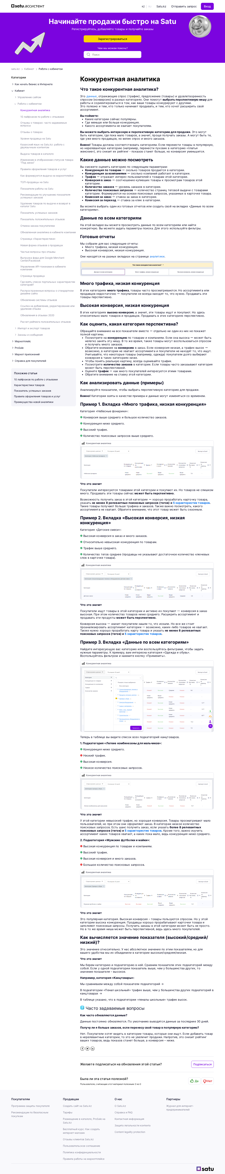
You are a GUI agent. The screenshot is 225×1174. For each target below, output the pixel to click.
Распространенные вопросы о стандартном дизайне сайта (47, 292)
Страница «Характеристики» (38, 238)
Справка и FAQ (124, 1112)
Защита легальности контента (132, 1125)
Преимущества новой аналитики (33, 401)
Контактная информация (129, 1118)
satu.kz (15, 68)
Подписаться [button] (202, 1064)
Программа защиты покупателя (30, 1105)
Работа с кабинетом (51, 68)
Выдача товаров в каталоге (37, 153)
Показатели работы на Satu (36, 188)
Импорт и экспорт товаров (34, 328)
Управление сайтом (29, 97)
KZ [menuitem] (143, 6)
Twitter (87, 1049)
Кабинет (29, 68)
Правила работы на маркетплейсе (83, 1158)
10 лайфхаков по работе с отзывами (42, 116)
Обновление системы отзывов (38, 300)
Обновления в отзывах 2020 (37, 315)
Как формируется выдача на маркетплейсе (46, 175)
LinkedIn (92, 1049)
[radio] (194, 1080)
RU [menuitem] (150, 6)
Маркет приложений (27, 354)
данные (91, 96)
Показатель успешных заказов (38, 212)
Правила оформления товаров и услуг (43, 169)
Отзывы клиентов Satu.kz (78, 1139)
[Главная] (28, 6)
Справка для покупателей (30, 360)
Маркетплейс (23, 341)
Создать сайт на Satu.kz (77, 1105)
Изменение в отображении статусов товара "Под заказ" (46, 161)
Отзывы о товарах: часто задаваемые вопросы (43, 124)
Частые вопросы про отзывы (38, 251)
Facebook (82, 1049)
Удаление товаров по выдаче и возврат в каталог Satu (45, 205)
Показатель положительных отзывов (42, 219)
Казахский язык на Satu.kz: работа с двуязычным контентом (42, 146)
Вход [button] (207, 6)
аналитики (157, 256)
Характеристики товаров (29, 385)
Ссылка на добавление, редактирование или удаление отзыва (47, 307)
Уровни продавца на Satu (35, 138)
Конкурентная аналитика (35, 110)
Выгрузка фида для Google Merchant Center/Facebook (42, 259)
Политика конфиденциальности (82, 1152)
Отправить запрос (184, 6)
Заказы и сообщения (30, 334)
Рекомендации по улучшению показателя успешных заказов (45, 196)
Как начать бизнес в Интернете (34, 84)
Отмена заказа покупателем (37, 225)
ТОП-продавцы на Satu (34, 182)
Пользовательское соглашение (81, 1145)
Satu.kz (161, 6)
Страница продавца (32, 276)
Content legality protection (130, 1131)
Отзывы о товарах (31, 132)
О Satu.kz (120, 1105)
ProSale (19, 347)
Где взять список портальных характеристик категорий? (47, 283)
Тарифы (67, 1112)
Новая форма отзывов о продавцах (41, 245)
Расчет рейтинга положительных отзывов (45, 321)
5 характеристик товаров (191, 503)
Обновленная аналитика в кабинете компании (48, 232)
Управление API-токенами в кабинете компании (43, 268)
